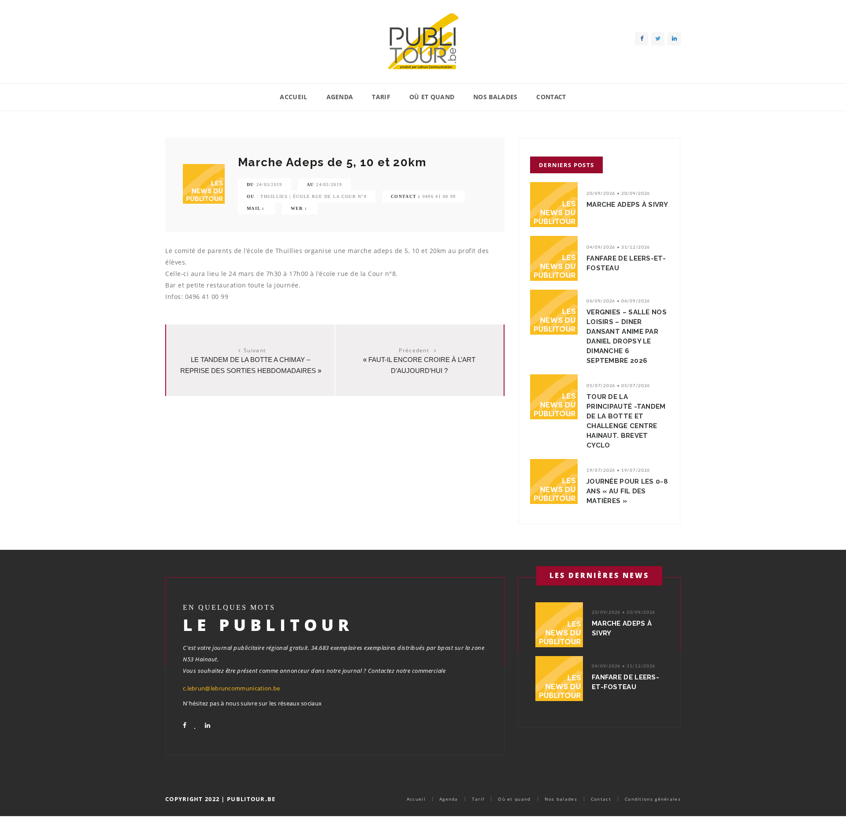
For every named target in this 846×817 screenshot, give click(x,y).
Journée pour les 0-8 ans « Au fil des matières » (627, 491)
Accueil (293, 97)
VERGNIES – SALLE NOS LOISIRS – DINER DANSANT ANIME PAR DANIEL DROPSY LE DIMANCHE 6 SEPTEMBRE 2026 (626, 336)
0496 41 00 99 (439, 196)
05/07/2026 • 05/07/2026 (618, 386)
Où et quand (431, 97)
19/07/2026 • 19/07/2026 (618, 470)
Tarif (381, 97)
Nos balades (495, 97)
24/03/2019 (269, 184)
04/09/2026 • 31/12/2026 (618, 247)
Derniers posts (566, 165)
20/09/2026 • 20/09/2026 (618, 193)
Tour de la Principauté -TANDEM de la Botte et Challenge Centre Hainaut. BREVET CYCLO (626, 421)
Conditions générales (653, 799)
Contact (551, 97)
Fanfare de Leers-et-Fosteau (626, 263)
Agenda (340, 97)
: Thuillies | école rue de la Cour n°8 (312, 196)
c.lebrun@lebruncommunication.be (231, 688)
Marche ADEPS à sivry (627, 205)
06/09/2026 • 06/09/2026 (618, 301)
